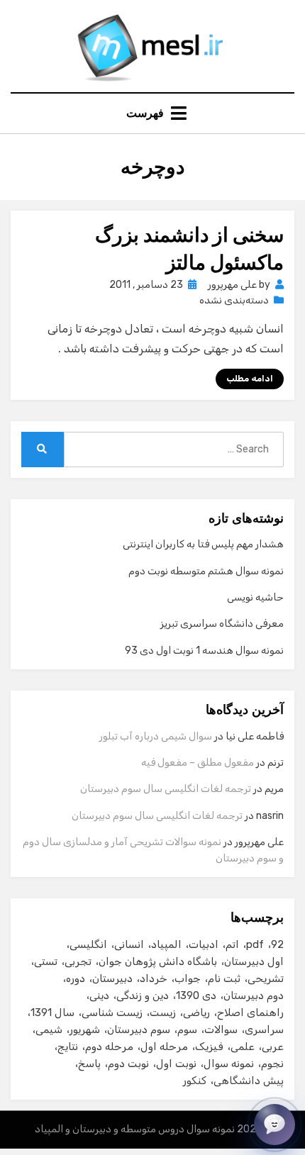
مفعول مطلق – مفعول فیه (197, 763)
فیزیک (209, 1046)
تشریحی (266, 978)
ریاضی (196, 1012)
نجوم (272, 1063)
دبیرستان (112, 978)
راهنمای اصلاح (250, 1012)
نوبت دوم (128, 1063)
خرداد (153, 978)
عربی (273, 1046)
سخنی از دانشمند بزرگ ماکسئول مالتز (189, 249)
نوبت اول (176, 1063)
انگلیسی (88, 944)
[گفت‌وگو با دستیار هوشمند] (274, 1124)
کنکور (194, 1080)
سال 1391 (52, 1012)
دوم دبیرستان (253, 995)
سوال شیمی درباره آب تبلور (155, 736)
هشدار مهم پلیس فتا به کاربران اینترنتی (203, 544)
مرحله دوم (109, 1046)
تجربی (78, 961)
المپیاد (166, 944)
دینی (99, 995)
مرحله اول (164, 1046)
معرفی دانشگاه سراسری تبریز (222, 624)
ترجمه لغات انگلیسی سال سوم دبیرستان (165, 789)
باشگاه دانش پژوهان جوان (158, 961)
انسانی (129, 944)
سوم (187, 1029)
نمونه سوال (229, 1063)
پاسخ (89, 1063)
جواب (187, 978)
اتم (232, 944)
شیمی (48, 1029)
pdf (255, 944)
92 (277, 944)
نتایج (67, 1046)
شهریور (85, 1029)
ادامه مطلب (249, 379)
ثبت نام (224, 978)
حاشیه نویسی (255, 597)
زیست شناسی (112, 1012)
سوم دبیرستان (138, 1029)
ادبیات (203, 944)
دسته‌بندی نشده (234, 300)
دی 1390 (196, 995)
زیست (163, 1012)
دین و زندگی (142, 995)
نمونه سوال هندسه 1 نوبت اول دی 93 (204, 651)
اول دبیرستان (254, 961)
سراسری (264, 1029)
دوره (75, 978)
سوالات (221, 1029)
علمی (243, 1046)
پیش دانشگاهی (249, 1080)
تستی (45, 961)
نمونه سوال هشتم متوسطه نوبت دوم (206, 571)
